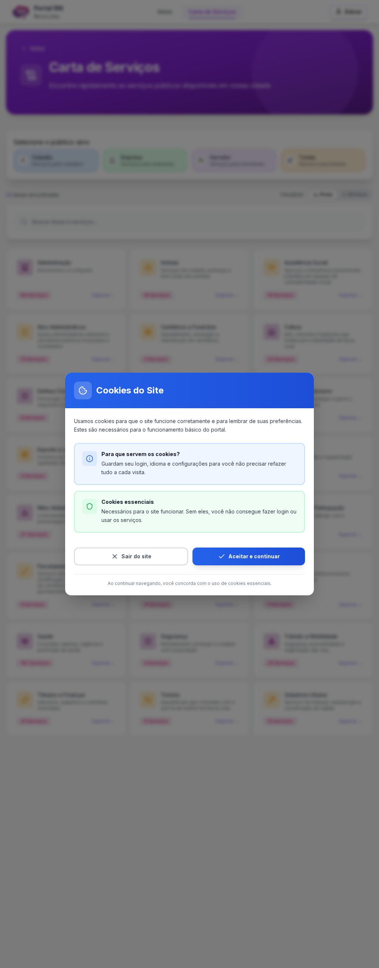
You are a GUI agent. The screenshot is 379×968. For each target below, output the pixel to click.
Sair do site (136, 556)
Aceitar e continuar (254, 556)
